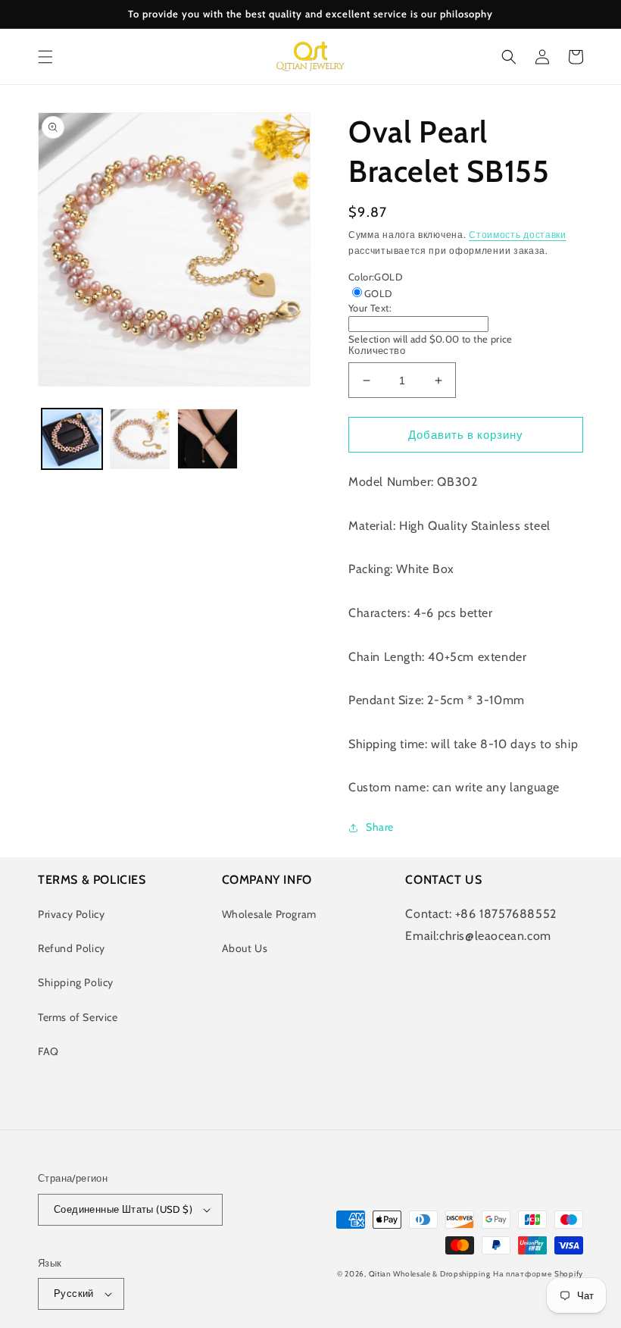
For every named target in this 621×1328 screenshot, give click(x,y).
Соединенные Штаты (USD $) (123, 1209)
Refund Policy (71, 948)
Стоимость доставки (517, 234)
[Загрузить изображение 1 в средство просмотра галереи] (72, 439)
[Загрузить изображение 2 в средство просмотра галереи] (140, 439)
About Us (245, 948)
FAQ (48, 1051)
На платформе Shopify (538, 1274)
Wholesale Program (269, 914)
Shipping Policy (76, 982)
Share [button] (380, 827)
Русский (74, 1293)
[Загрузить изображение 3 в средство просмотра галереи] (207, 439)
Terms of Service (78, 1017)
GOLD (378, 293)
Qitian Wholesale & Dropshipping (430, 1274)
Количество (376, 350)
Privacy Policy (71, 914)
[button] (45, 57)
